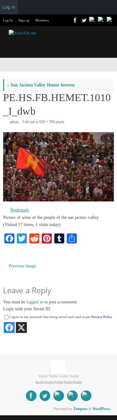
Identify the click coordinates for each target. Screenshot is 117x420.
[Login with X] (21, 327)
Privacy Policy (101, 317)
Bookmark (19, 210)
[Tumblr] (109, 20)
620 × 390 (47, 122)
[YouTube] (100, 20)
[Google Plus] (92, 20)
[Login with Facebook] (9, 327)
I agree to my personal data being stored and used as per (60, 317)
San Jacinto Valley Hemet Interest (41, 85)
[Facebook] (74, 20)
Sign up (24, 20)
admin (14, 122)
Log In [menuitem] (8, 7)
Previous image (22, 266)
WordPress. (101, 409)
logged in (35, 302)
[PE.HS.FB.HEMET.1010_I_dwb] (58, 166)
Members (42, 20)
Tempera (80, 409)
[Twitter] (83, 20)
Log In (8, 20)
